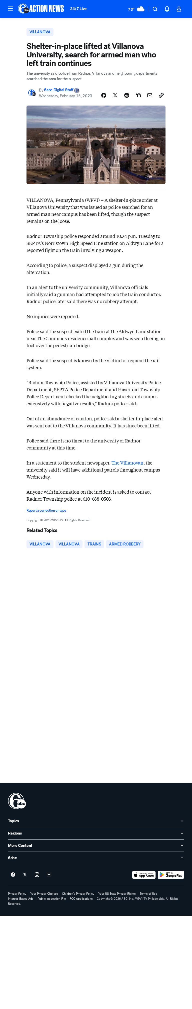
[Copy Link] (161, 95)
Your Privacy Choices (44, 893)
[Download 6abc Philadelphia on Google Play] (171, 875)
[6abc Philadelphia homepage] (41, 9)
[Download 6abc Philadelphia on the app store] (144, 875)
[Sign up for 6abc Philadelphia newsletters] (49, 875)
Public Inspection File (52, 898)
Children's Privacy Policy (78, 893)
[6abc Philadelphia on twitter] (25, 875)
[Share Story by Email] (150, 95)
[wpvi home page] (17, 801)
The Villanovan (128, 462)
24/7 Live (78, 8)
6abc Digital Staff (58, 90)
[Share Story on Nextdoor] (138, 95)
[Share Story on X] (115, 95)
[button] (10, 9)
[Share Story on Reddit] (126, 95)
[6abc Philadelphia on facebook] (13, 875)
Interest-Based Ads (21, 898)
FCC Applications (81, 898)
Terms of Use (148, 893)
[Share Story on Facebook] (104, 95)
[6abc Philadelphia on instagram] (37, 875)
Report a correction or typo (46, 510)
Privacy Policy (17, 893)
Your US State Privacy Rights (117, 893)
